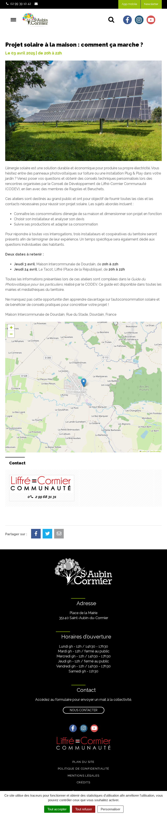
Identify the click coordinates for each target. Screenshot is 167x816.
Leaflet (143, 451)
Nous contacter (83, 710)
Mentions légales (84, 775)
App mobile (129, 4)
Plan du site (83, 762)
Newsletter (151, 4)
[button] (83, 382)
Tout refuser (83, 809)
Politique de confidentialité (83, 768)
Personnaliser (110, 809)
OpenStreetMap (155, 451)
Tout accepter (57, 809)
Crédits (83, 782)
